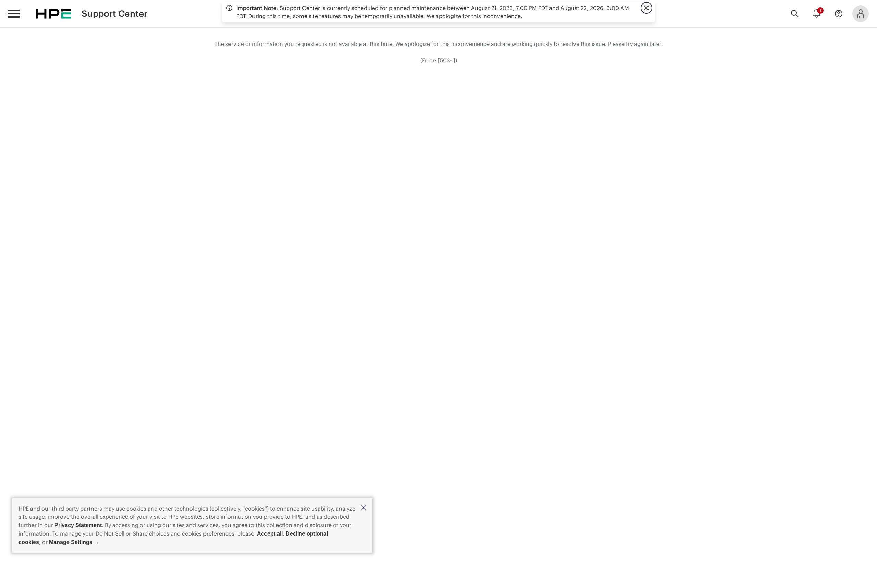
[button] (363, 508)
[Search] (795, 13)
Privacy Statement (78, 525)
